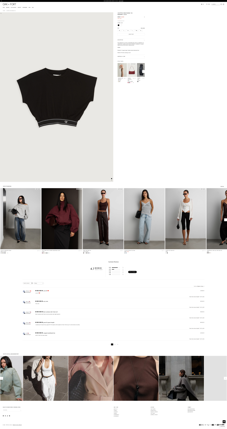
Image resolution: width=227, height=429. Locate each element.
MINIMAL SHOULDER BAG (130, 79)
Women (7, 7)
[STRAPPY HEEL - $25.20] (141, 70)
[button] (226, 1)
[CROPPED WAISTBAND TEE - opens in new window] (56, 97)
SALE (33, 7)
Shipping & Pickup (154, 414)
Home (4, 10)
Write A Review (132, 271)
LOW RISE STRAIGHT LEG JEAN (129, 250)
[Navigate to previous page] (109, 344)
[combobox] (39, 283)
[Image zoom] (1, 14)
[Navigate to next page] (118, 344)
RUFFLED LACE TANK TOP (170, 250)
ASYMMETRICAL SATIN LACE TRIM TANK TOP (214, 250)
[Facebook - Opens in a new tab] (3, 416)
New (4, 7)
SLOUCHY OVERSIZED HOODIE (6, 250)
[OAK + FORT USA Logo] (9, 4)
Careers (115, 413)
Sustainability (116, 414)
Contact (115, 410)
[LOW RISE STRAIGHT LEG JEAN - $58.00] (144, 218)
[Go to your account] (221, 4)
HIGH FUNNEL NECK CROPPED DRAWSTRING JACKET (51, 250)
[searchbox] (27, 283)
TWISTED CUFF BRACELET (120, 79)
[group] (20, 221)
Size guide (143, 28)
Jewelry (19, 7)
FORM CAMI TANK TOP (87, 250)
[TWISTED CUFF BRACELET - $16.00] (122, 70)
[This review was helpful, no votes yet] (200, 296)
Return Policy (153, 410)
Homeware (25, 7)
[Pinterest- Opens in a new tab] (9, 416)
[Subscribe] (21, 410)
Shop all (222, 186)
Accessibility (116, 416)
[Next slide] (143, 71)
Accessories (13, 7)
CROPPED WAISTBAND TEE (11, 10)
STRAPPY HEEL (138, 79)
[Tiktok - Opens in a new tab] (7, 416)
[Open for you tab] (224, 421)
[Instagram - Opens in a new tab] (5, 416)
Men (30, 7)
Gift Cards (153, 413)
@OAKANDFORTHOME (191, 410)
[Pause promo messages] (1, 0)
